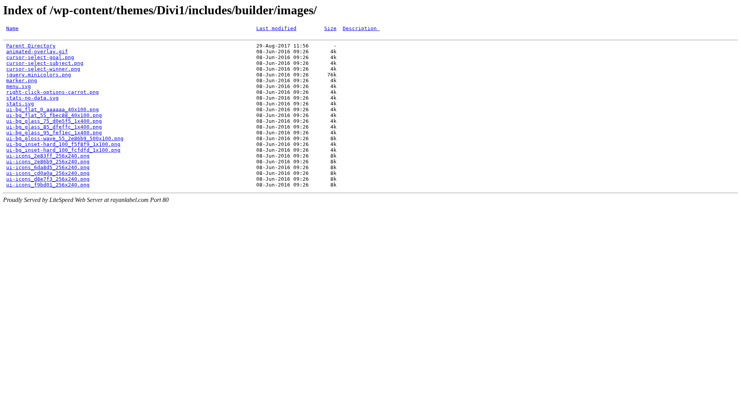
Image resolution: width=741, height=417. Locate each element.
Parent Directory (31, 46)
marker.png (21, 80)
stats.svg (20, 104)
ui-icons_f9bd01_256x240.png (48, 185)
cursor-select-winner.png (43, 69)
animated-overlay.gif (37, 51)
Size (330, 28)
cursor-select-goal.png (40, 57)
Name (12, 28)
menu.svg (18, 86)
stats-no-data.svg (32, 98)
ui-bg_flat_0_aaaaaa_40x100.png (52, 109)
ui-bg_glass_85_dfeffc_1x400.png (54, 127)
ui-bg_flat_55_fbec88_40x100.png (54, 115)
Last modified (276, 28)
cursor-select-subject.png (44, 63)
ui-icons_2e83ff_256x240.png (48, 156)
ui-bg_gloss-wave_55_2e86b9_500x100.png (65, 138)
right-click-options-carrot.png (52, 92)
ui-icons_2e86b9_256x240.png (48, 161)
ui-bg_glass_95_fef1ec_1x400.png (54, 133)
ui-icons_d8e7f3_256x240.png (48, 179)
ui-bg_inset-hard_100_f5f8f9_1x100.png (63, 144)
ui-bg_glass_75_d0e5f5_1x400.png (54, 121)
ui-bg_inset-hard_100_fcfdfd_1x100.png (63, 150)
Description (361, 28)
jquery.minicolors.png (38, 75)
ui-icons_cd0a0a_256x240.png (48, 173)
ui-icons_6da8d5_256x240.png (48, 167)
